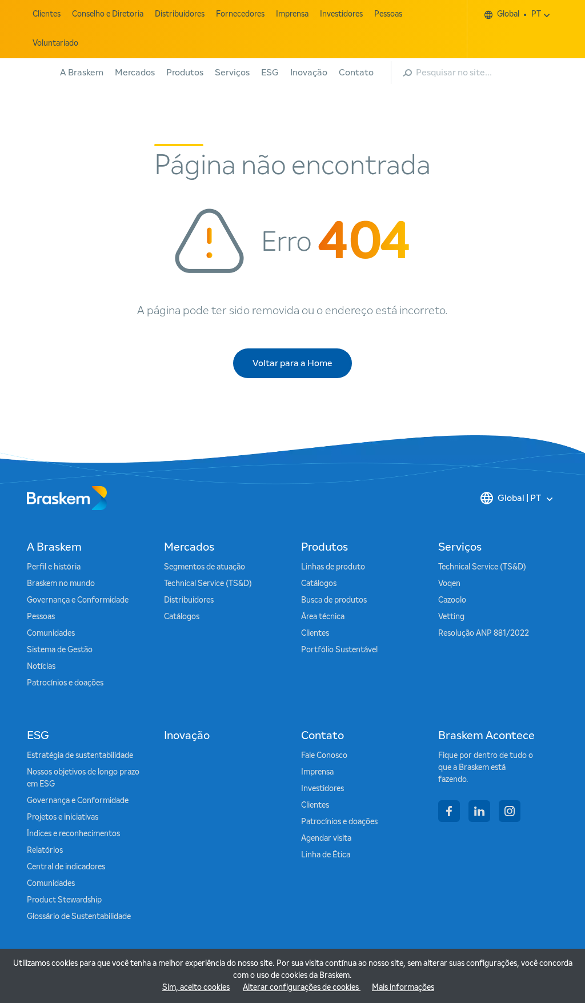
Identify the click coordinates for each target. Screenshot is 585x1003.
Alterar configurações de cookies (301, 988)
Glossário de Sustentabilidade (79, 917)
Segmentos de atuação (204, 567)
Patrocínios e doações (65, 683)
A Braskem (81, 72)
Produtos (184, 72)
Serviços (232, 72)
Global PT (519, 14)
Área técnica (322, 617)
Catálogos (181, 617)
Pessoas (388, 14)
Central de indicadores (66, 867)
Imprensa (292, 14)
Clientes (47, 14)
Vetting (451, 617)
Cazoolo (452, 600)
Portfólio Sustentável (339, 650)
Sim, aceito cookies (196, 988)
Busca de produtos (334, 600)
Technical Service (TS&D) (208, 584)
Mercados (135, 72)
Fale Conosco (324, 756)
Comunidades (51, 633)
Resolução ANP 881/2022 (483, 633)
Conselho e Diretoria (107, 14)
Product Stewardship (64, 900)
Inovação (308, 72)
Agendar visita (326, 838)
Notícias (41, 667)
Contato (356, 72)
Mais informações (403, 988)
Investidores (341, 14)
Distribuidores (180, 14)
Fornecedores (240, 14)
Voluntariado (55, 43)
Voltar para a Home (292, 363)
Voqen (449, 584)
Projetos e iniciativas (62, 817)
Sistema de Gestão (60, 650)
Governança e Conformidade (78, 600)
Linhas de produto (333, 567)
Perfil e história (54, 567)
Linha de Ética (325, 855)
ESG (270, 72)
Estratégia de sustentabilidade (80, 756)
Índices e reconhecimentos (73, 834)
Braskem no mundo (61, 584)
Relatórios (45, 850)
